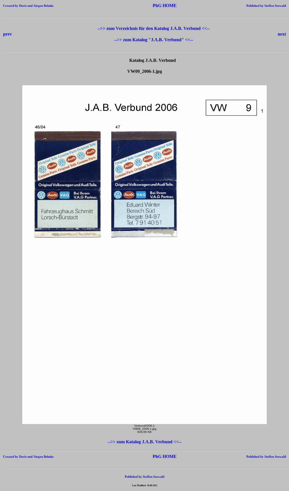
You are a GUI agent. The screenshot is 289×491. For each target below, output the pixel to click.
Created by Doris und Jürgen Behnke (28, 5)
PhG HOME (156, 5)
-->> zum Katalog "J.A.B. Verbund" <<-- (153, 39)
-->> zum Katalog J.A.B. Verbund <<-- (144, 441)
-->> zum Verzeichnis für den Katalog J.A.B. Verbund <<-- (153, 28)
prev (7, 34)
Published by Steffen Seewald (266, 5)
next (282, 34)
